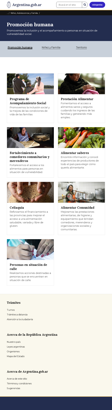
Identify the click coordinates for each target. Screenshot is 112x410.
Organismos (13, 351)
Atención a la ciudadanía (20, 319)
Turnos (11, 310)
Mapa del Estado (16, 356)
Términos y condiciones (19, 383)
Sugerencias (13, 388)
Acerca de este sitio (17, 378)
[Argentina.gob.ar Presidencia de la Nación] (24, 5)
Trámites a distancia (17, 314)
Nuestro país (13, 342)
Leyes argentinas (16, 346)
